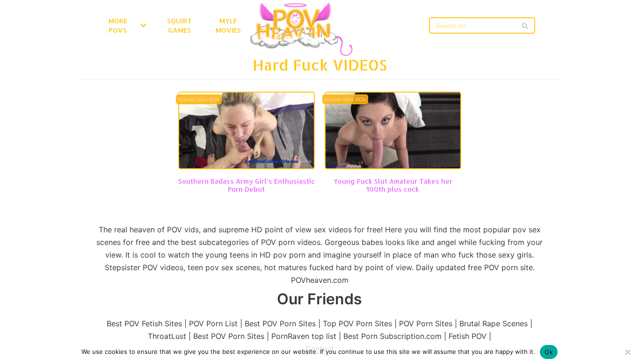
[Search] (524, 25)
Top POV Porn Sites (357, 323)
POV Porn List (213, 323)
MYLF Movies (228, 25)
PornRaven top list (303, 336)
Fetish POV (468, 336)
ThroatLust (167, 336)
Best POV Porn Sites (280, 323)
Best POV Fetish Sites (144, 323)
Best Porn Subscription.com (392, 336)
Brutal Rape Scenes (493, 323)
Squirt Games (179, 25)
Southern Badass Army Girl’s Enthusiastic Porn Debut (246, 185)
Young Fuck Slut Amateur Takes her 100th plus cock (393, 185)
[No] (627, 352)
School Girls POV (199, 99)
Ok (549, 352)
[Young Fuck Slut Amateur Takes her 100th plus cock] (393, 166)
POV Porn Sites (425, 323)
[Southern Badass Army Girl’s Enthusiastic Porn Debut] (246, 166)
